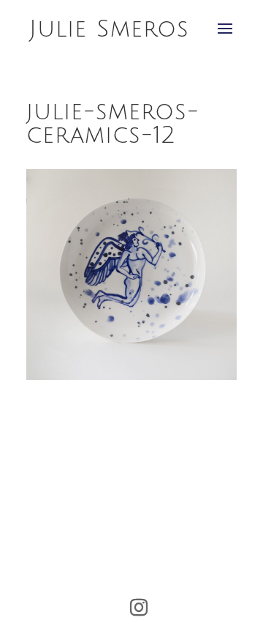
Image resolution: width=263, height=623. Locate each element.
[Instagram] (138, 607)
